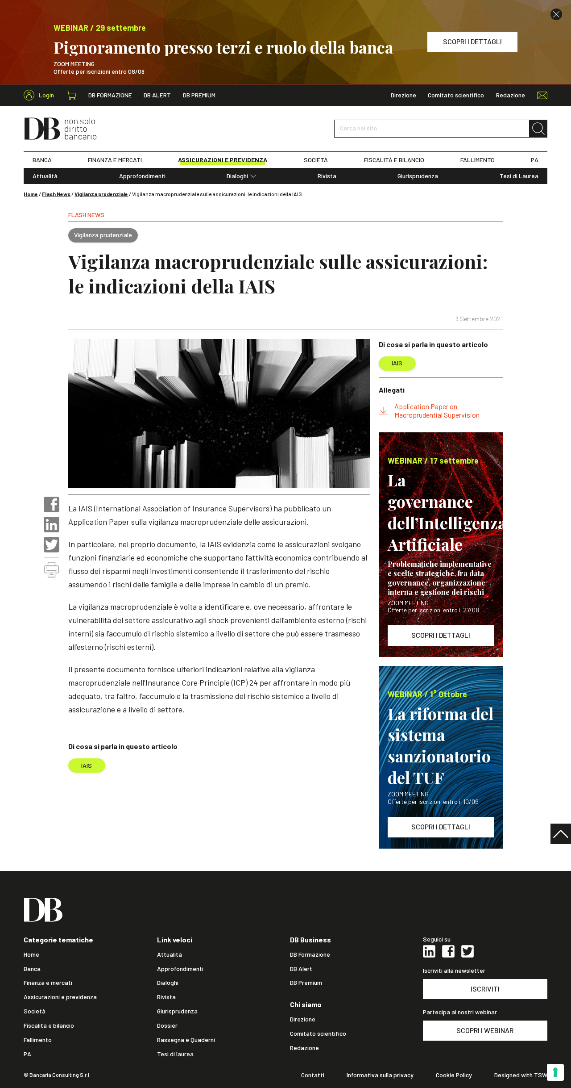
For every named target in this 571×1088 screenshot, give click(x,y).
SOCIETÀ (316, 159)
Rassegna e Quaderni (186, 1039)
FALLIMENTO (477, 159)
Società (35, 1011)
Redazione (510, 95)
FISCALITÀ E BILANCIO (394, 159)
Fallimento (38, 1039)
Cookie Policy (454, 1075)
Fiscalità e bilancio (49, 1025)
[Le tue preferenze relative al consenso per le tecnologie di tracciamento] (555, 1072)
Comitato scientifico (456, 95)
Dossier (167, 1025)
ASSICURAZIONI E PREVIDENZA (222, 159)
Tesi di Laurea (519, 176)
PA (534, 159)
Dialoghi (237, 176)
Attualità (45, 176)
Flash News (56, 194)
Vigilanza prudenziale (101, 194)
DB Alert (157, 95)
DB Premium (199, 95)
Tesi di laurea (175, 1054)
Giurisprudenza (417, 176)
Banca (32, 968)
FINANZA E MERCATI (115, 159)
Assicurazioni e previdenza (60, 996)
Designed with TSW (520, 1075)
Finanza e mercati (48, 982)
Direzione (403, 95)
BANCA (42, 159)
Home (31, 194)
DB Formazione (110, 95)
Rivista (327, 176)
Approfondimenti (142, 176)
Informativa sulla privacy (380, 1075)
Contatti (312, 1075)
